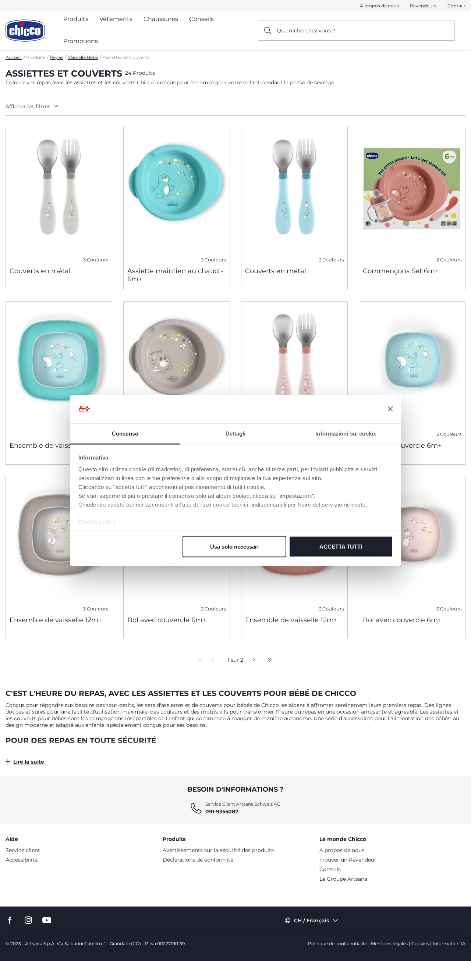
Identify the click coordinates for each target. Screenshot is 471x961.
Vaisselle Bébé (83, 57)
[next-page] (251, 660)
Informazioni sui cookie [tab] (345, 433)
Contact (456, 5)
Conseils (330, 869)
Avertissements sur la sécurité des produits (218, 850)
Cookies (420, 943)
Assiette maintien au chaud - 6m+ (175, 275)
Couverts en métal (40, 271)
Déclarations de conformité (198, 859)
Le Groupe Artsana (343, 879)
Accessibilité (22, 859)
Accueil (14, 57)
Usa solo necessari (234, 546)
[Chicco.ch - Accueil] (25, 31)
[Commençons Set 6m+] (412, 194)
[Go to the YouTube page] (46, 920)
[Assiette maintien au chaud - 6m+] (177, 194)
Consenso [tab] (125, 433)
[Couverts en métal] (59, 194)
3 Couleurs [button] (95, 260)
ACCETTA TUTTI (340, 546)
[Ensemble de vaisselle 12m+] (59, 368)
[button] (63, 106)
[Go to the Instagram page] (28, 920)
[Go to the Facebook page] (10, 920)
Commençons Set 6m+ (401, 271)
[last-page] (267, 660)
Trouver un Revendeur (347, 859)
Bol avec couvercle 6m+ (402, 445)
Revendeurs (423, 5)
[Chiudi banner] (390, 409)
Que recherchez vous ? (306, 30)
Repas (56, 57)
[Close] (463, 5)
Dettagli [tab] (236, 433)
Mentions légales (389, 943)
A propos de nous (379, 5)
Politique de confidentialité (337, 943)
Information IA (449, 943)
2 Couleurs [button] (448, 260)
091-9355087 (221, 811)
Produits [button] (75, 18)
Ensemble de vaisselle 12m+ (56, 445)
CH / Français (311, 920)
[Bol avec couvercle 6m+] (412, 368)
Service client (23, 850)
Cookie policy (97, 522)
